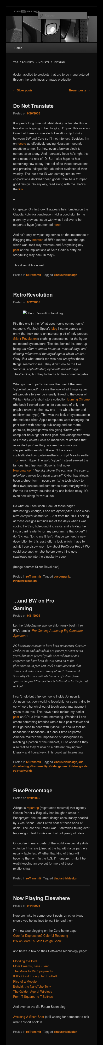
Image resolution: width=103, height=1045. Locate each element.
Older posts (23, 90)
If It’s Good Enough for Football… (36, 976)
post (16, 249)
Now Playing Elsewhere (41, 898)
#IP (81, 762)
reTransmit (33, 275)
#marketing (21, 766)
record (21, 143)
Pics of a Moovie (25, 981)
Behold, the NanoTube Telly (32, 986)
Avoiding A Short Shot (28, 1016)
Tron (16, 460)
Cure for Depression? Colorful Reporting (40, 935)
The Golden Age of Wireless (32, 991)
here (57, 224)
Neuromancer (22, 470)
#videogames (58, 766)
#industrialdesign (65, 275)
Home (18, 48)
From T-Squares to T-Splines (33, 996)
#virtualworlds (23, 770)
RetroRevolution (33, 294)
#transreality (39, 766)
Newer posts (79, 90)
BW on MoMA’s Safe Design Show (37, 940)
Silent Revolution (25, 338)
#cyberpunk (62, 576)
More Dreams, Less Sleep (31, 966)
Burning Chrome (78, 399)
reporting (33, 807)
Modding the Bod (25, 961)
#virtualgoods (78, 766)
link (20, 189)
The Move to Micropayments (33, 971)
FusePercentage (32, 790)
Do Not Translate (33, 105)
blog (54, 328)
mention (37, 239)
